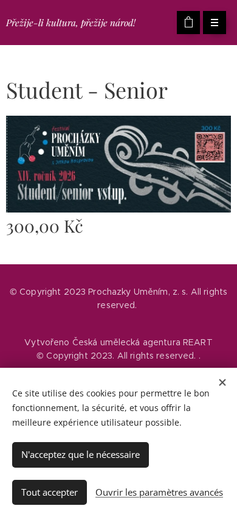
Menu (214, 22)
